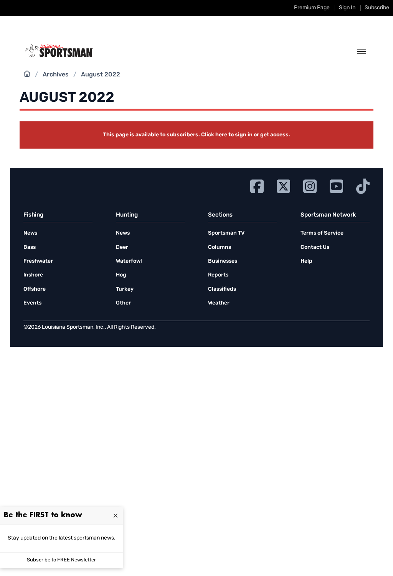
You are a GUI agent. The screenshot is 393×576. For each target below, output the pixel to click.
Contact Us (315, 247)
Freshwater (38, 261)
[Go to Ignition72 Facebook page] (257, 185)
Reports (218, 275)
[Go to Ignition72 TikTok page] (363, 185)
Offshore (34, 289)
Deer (122, 247)
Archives (56, 75)
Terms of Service (322, 233)
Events (32, 303)
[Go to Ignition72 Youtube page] (336, 185)
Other (123, 303)
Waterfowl (129, 261)
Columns (219, 247)
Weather (219, 303)
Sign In (347, 8)
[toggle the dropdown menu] (361, 51)
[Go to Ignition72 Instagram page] (310, 185)
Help (306, 261)
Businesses (222, 261)
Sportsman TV (226, 233)
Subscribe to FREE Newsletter (61, 560)
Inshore (33, 275)
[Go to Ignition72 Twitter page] (283, 185)
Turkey (125, 289)
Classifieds (222, 289)
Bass (29, 247)
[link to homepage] (59, 51)
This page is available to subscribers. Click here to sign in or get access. (196, 135)
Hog (121, 275)
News (30, 233)
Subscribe (377, 8)
